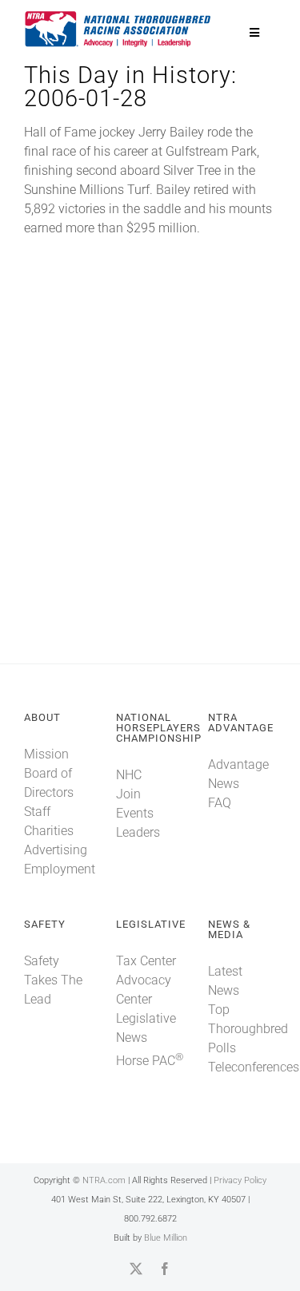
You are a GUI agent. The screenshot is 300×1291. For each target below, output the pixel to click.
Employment (59, 869)
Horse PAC (149, 1060)
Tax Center (146, 960)
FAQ (219, 802)
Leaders (138, 832)
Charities (49, 830)
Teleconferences (253, 1067)
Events (135, 813)
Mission (46, 754)
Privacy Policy (240, 1180)
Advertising (55, 849)
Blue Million (165, 1238)
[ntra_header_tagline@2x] (118, 15)
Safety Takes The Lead (53, 980)
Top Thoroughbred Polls (248, 1028)
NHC (129, 774)
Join (128, 794)
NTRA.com (104, 1180)
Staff (37, 811)
